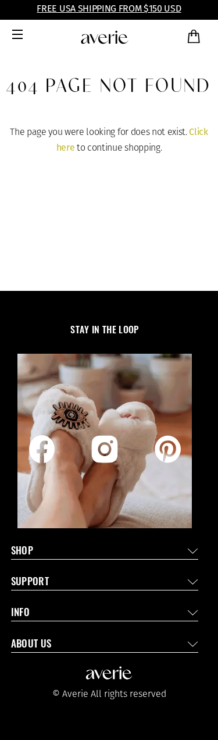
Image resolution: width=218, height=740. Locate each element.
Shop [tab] (22, 552)
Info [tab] (20, 613)
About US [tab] (31, 645)
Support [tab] (30, 583)
